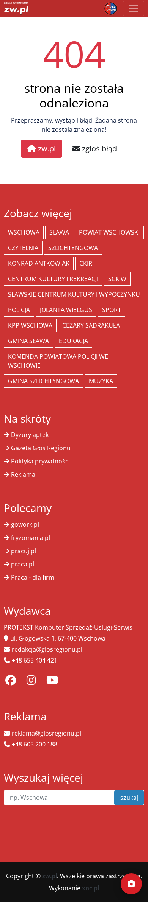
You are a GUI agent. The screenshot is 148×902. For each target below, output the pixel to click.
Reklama (23, 474)
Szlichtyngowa (73, 248)
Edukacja (73, 341)
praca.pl (22, 564)
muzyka (101, 381)
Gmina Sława (28, 341)
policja (19, 310)
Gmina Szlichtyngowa (43, 381)
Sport (111, 310)
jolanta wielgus (66, 310)
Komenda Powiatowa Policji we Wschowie (58, 361)
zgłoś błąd (98, 148)
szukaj (129, 797)
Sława (59, 232)
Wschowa (23, 232)
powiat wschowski (109, 232)
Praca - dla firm (32, 577)
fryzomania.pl (30, 537)
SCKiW (117, 279)
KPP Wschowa (30, 325)
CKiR (85, 263)
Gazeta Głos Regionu (41, 448)
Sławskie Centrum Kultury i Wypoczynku (74, 294)
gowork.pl (25, 524)
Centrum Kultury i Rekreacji (53, 279)
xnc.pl (90, 888)
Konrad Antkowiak (38, 263)
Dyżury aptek (30, 435)
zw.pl (46, 148)
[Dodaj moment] (131, 883)
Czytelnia (23, 248)
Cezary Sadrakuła (91, 325)
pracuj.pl (23, 551)
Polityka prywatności (40, 461)
